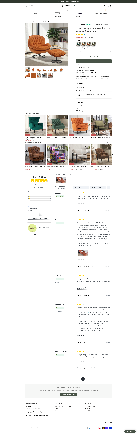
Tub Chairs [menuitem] (78, 10)
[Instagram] (108, 422)
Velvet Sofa (99, 78)
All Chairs (31, 21)
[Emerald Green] (78, 44)
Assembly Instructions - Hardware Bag (95, 94)
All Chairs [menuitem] (33, 10)
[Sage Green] (93, 44)
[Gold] (83, 44)
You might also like (32, 113)
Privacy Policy (88, 408)
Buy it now (94, 61)
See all (108, 113)
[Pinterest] (111, 422)
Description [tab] (80, 83)
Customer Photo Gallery (68, 394)
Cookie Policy (88, 410)
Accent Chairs (38, 21)
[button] (80, 35)
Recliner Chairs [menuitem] (58, 10)
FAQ (56, 415)
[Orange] (88, 44)
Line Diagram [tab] (80, 87)
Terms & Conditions (90, 406)
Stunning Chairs (36, 427)
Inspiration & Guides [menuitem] (88, 10)
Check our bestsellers (33, 142)
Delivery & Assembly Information (63, 406)
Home (26, 21)
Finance (57, 413)
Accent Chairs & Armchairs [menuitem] (44, 10)
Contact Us (58, 408)
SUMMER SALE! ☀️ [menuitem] (101, 10)
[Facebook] (105, 422)
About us (57, 410)
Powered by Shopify (29, 429)
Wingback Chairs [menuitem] (69, 10)
